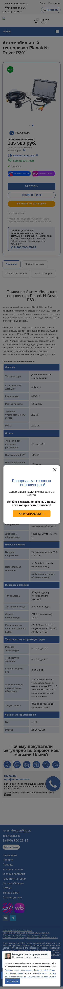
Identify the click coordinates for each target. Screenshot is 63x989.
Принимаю (12, 981)
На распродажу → (32, 513)
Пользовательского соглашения (18, 970)
